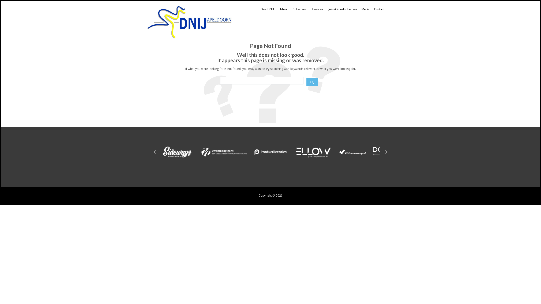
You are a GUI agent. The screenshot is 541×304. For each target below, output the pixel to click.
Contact (379, 9)
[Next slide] (386, 152)
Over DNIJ (267, 9)
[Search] (312, 82)
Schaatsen (299, 9)
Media (365, 9)
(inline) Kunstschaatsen (342, 9)
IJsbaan (283, 9)
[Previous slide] (155, 152)
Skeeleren (317, 9)
